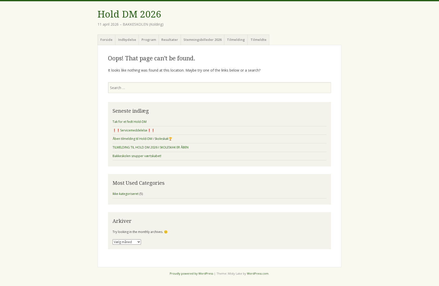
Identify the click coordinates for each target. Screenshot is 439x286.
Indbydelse (127, 39)
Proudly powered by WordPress (191, 273)
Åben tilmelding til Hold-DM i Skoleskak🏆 (142, 139)
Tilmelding (236, 39)
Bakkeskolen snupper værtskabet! (137, 156)
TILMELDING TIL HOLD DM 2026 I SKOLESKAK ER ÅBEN (151, 147)
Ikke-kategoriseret (125, 194)
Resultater (169, 39)
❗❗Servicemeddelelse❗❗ (134, 130)
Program (149, 39)
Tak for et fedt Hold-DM (130, 122)
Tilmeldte (258, 39)
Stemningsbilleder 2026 (202, 39)
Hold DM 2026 (129, 14)
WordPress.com (258, 273)
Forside (106, 39)
